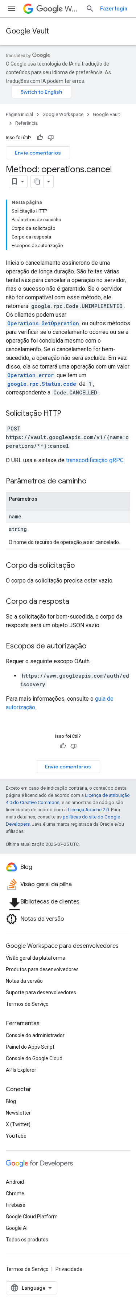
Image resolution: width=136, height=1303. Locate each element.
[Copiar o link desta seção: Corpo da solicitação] (82, 566)
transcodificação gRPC (95, 460)
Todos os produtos (27, 1239)
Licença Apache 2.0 (88, 809)
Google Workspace (62, 114)
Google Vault (27, 31)
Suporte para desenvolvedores (41, 992)
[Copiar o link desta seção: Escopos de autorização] (93, 646)
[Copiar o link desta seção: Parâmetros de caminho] (93, 481)
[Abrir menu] (11, 8)
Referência (26, 123)
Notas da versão (24, 981)
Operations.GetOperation (43, 323)
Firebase (15, 1205)
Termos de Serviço (27, 1004)
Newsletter (18, 1113)
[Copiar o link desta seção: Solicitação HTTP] (68, 414)
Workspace (72, 9)
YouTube (16, 1136)
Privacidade (68, 1269)
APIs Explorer (21, 1070)
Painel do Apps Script (30, 1047)
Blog (11, 1101)
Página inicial (19, 114)
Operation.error (30, 375)
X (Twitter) (18, 1124)
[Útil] (39, 137)
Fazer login (113, 9)
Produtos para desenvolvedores (42, 969)
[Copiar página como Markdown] (37, 181)
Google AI (17, 1228)
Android (15, 1182)
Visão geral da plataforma (35, 958)
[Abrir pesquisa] (90, 8)
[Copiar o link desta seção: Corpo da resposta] (76, 602)
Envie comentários (38, 153)
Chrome (15, 1193)
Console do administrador (35, 1035)
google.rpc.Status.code (41, 383)
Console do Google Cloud (34, 1058)
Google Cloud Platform (32, 1216)
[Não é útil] (50, 137)
